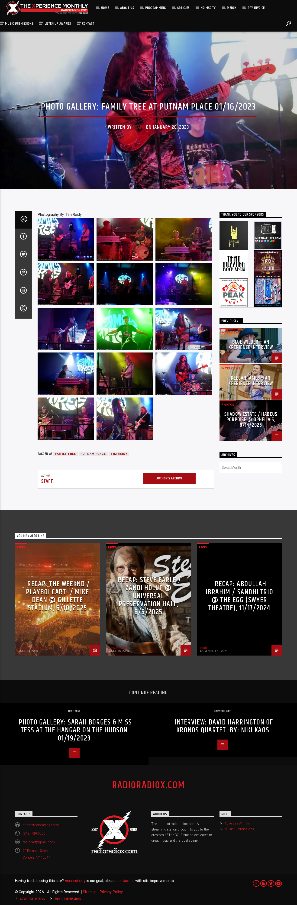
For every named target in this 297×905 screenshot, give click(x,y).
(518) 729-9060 (34, 833)
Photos (227, 404)
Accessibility (75, 881)
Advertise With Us (237, 823)
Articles (183, 8)
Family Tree (65, 454)
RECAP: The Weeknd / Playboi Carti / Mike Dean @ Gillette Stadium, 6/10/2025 (58, 596)
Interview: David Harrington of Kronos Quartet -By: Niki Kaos (224, 726)
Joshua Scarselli (29, 648)
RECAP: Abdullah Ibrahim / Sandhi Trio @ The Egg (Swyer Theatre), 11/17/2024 (239, 596)
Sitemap (90, 892)
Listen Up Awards (58, 23)
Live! (148, 95)
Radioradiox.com (148, 785)
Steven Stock (118, 648)
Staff (139, 127)
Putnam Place (93, 454)
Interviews (230, 332)
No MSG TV (208, 8)
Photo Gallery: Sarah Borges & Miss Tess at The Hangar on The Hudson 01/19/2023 (75, 730)
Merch (231, 8)
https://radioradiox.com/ (41, 825)
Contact (88, 23)
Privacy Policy (111, 892)
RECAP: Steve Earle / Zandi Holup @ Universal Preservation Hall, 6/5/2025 (149, 596)
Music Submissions (19, 23)
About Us (127, 8)
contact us (125, 881)
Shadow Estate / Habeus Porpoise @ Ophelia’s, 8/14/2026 (250, 420)
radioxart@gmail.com (39, 842)
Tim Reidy (119, 454)
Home (105, 8)
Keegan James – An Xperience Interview (251, 381)
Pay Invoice (256, 8)
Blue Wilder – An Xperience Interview (251, 345)
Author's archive (169, 478)
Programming (155, 8)
